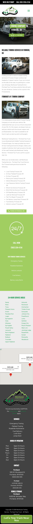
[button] (11, 374)
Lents (23, 318)
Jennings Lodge (26, 330)
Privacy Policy (13, 411)
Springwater (9, 318)
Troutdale (8, 339)
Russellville (25, 332)
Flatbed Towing (17, 426)
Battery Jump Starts (16, 280)
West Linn (25, 328)
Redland (7, 337)
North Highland (9, 332)
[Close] (18, 367)
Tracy (7, 307)
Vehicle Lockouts (16, 270)
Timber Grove (26, 309)
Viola (6, 321)
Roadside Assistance (16, 265)
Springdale (8, 325)
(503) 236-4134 (16, 247)
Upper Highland (10, 342)
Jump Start (17, 436)
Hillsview (8, 323)
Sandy (7, 302)
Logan (7, 316)
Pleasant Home (9, 309)
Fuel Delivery (16, 275)
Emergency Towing (16, 261)
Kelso (7, 304)
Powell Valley (9, 328)
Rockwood (25, 304)
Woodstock (25, 339)
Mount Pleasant (26, 325)
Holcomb (24, 302)
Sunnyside (25, 311)
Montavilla (25, 337)
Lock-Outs (17, 433)
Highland (8, 335)
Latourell (8, 330)
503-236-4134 (25, 2)
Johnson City (25, 314)
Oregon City (25, 323)
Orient (7, 311)
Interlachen (25, 307)
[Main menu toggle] (28, 10)
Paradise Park (9, 314)
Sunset (24, 335)
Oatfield (24, 321)
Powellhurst (25, 316)
